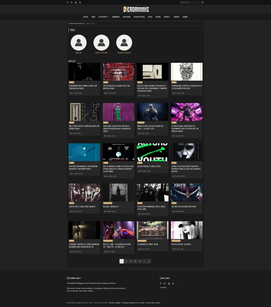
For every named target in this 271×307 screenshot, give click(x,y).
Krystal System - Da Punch (181, 244)
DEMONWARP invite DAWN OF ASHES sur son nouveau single (83, 87)
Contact (163, 287)
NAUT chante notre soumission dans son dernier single (84, 127)
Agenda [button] (166, 17)
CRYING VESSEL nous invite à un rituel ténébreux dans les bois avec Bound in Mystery (185, 169)
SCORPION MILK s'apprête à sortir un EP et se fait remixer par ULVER (186, 87)
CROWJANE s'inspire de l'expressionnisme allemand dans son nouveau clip (84, 245)
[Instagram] (71, 2)
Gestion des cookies (153, 303)
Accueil (85, 17)
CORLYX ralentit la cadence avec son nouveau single (116, 87)
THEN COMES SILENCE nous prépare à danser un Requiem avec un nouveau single (117, 129)
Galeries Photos (139, 17)
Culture (158, 17)
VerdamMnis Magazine (76, 23)
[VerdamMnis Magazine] (135, 9)
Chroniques (116, 17)
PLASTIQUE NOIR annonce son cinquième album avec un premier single (83, 167)
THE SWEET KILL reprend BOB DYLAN (183, 206)
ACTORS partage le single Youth (148, 166)
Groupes (176, 17)
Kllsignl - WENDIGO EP (111, 206)
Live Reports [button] (102, 17)
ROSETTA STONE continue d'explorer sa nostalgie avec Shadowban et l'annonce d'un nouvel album (152, 88)
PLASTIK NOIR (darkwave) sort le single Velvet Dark (151, 208)
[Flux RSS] (80, 2)
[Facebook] (67, 2)
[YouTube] (76, 2)
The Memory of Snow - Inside (147, 244)
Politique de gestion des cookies (133, 303)
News (93, 17)
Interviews (127, 17)
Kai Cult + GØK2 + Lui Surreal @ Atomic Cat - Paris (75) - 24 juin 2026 (117, 245)
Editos (150, 17)
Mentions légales (115, 303)
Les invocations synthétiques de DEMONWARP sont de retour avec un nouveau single (184, 129)
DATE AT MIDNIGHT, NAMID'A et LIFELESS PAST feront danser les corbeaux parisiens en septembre (118, 169)
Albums (185, 17)
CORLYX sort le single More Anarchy (82, 206)
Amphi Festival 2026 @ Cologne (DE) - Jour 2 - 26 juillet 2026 (150, 127)
